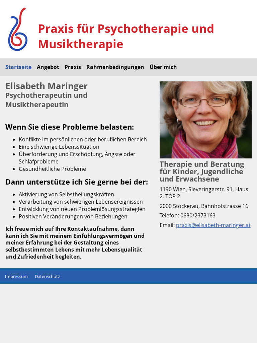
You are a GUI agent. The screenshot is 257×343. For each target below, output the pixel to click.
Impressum (16, 276)
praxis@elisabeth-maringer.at (213, 225)
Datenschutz (47, 276)
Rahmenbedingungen (115, 67)
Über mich (163, 67)
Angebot (48, 67)
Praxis (73, 67)
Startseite (18, 67)
